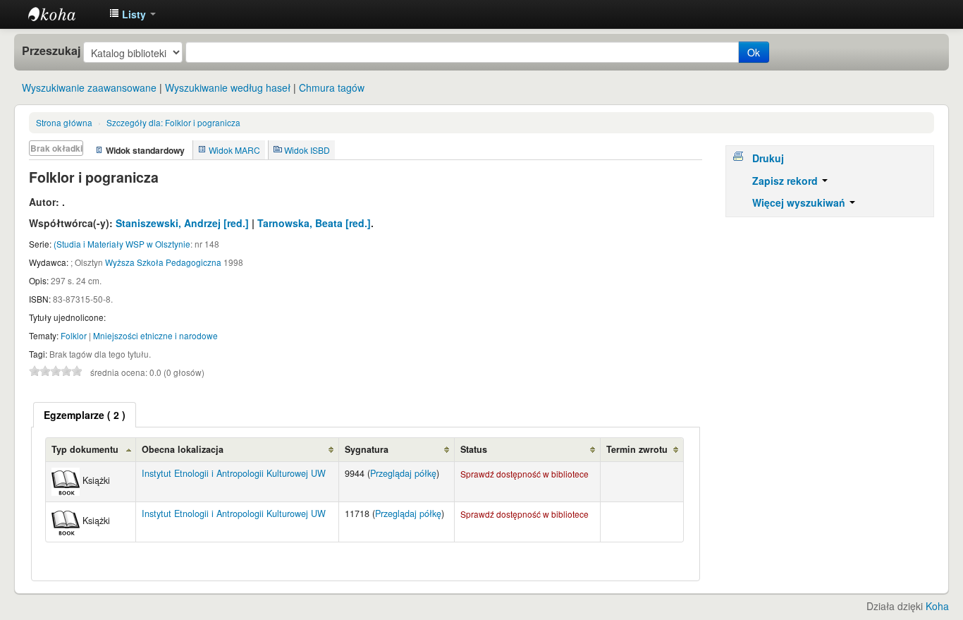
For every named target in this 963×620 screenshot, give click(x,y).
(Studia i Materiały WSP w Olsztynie (122, 244)
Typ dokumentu (84, 449)
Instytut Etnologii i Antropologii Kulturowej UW (63, 14)
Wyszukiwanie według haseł (227, 87)
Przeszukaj (51, 51)
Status (473, 449)
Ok (753, 52)
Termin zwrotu (637, 449)
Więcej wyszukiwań (800, 202)
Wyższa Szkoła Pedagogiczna (163, 262)
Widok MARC (234, 150)
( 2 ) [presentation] (84, 415)
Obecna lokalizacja (182, 449)
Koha (937, 606)
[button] (132, 14)
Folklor (74, 335)
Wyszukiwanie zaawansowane (89, 87)
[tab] (84, 414)
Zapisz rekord (786, 181)
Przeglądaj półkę (403, 473)
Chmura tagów (331, 87)
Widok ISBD (307, 150)
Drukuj (768, 158)
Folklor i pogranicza (173, 122)
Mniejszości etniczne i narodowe (155, 335)
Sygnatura (366, 449)
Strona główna (64, 122)
